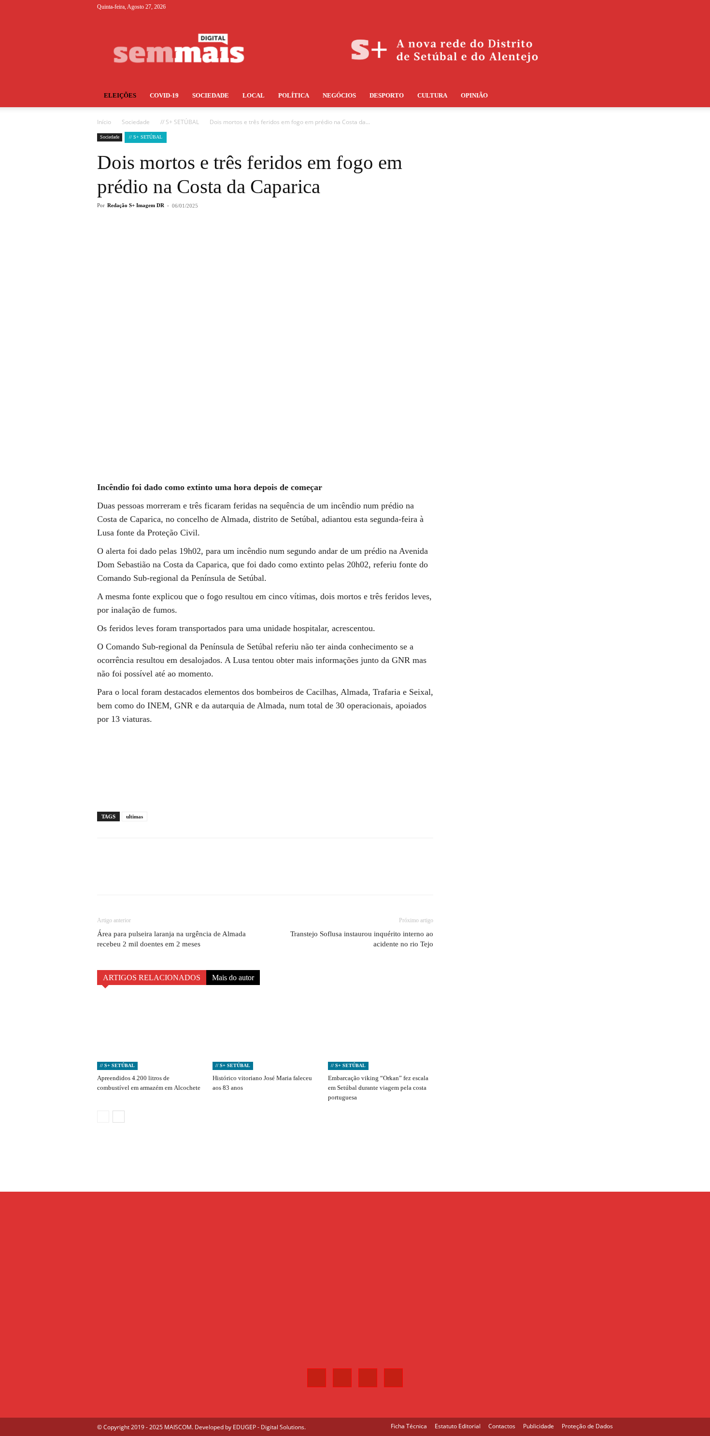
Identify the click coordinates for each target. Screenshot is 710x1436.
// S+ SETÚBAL (179, 122)
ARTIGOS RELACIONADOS (151, 977)
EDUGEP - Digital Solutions (268, 1427)
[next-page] (119, 1117)
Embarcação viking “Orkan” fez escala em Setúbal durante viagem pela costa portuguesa (378, 1087)
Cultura (432, 95)
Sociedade (210, 95)
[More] (257, 244)
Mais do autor (233, 977)
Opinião (474, 95)
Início (104, 122)
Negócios (339, 95)
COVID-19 (164, 95)
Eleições (120, 95)
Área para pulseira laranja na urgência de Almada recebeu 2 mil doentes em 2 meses (171, 939)
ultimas (134, 816)
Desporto (386, 95)
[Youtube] (605, 7)
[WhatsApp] (234, 244)
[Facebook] (558, 7)
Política (293, 95)
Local (253, 95)
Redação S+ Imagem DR (135, 205)
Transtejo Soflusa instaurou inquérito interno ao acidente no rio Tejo (361, 939)
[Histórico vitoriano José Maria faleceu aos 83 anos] (265, 1034)
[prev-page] (103, 1117)
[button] (601, 96)
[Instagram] (574, 7)
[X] (589, 7)
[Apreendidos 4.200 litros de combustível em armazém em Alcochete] (149, 1034)
